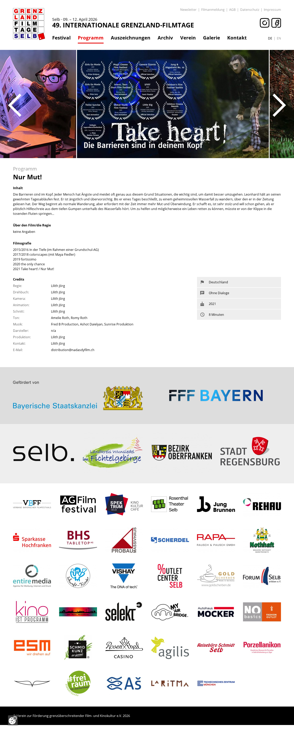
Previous (14, 105)
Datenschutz (249, 9)
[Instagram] (263, 23)
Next (279, 105)
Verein (188, 37)
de (270, 38)
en (279, 38)
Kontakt (237, 37)
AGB (232, 9)
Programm (91, 37)
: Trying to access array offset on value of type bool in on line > (78, 380)
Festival (61, 37)
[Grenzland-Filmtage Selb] (29, 24)
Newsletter (188, 9)
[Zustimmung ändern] (13, 720)
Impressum (272, 9)
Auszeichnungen (130, 37)
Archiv (165, 37)
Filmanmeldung (213, 9)
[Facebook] (275, 23)
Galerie (211, 37)
